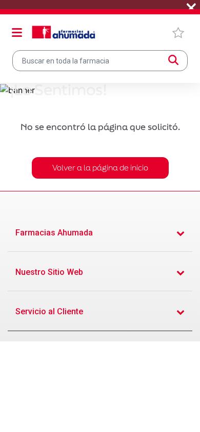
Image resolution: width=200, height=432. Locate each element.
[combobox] (100, 60)
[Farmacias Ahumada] (63, 32)
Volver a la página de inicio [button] (100, 167)
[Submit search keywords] (173, 60)
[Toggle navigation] (17, 32)
